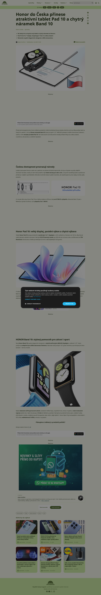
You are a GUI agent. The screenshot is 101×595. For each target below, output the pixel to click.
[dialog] (50, 297)
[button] (50, 299)
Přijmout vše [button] (69, 303)
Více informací (37, 296)
